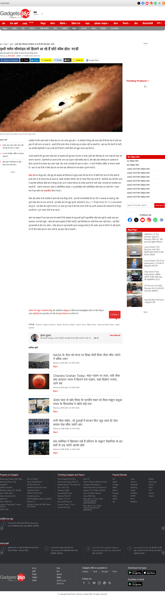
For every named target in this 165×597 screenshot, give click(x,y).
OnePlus (134, 493)
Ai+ (114, 479)
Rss (109, 582)
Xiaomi (151, 496)
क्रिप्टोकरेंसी (148, 23)
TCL (150, 490)
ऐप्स (23, 28)
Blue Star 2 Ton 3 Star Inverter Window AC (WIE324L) (92, 508)
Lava (133, 479)
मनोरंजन (32, 28)
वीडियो (62, 23)
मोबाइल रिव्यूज (132, 230)
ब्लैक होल (32, 175)
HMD (115, 487)
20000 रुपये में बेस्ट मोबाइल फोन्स (138, 181)
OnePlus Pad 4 (33, 490)
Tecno (151, 493)
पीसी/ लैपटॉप (44, 28)
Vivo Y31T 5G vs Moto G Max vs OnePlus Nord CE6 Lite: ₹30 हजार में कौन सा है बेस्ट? (106, 550)
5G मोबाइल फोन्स (132, 161)
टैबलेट (15, 28)
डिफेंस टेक (76, 23)
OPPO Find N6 (6, 487)
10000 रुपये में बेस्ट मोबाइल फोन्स (138, 169)
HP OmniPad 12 (33, 485)
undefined (4, 3)
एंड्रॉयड (36, 313)
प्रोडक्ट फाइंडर (100, 23)
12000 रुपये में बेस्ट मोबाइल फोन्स (138, 173)
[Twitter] (136, 220)
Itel (114, 502)
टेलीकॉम (64, 28)
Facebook (83, 582)
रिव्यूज (43, 23)
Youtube (94, 582)
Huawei (116, 493)
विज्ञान (74, 28)
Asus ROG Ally (89, 496)
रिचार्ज (125, 23)
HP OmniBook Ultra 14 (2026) (39, 499)
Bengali (105, 571)
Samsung (152, 482)
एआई (28, 23)
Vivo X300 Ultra (6, 493)
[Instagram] (149, 220)
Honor (115, 490)
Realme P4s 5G (64, 496)
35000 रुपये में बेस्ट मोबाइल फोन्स (138, 193)
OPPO (133, 496)
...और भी (95, 338)
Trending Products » (137, 81)
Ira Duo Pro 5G (64, 507)
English (85, 571)
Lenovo (134, 482)
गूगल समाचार (63, 313)
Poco (133, 499)
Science (39, 325)
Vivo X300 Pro (6, 502)
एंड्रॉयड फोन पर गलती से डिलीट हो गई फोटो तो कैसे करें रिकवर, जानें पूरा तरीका (23, 549)
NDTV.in (60, 583)
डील (136, 23)
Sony (151, 487)
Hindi (95, 571)
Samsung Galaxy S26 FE (68, 482)
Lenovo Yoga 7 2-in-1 (66, 504)
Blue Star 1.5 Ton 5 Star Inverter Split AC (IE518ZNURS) (93, 501)
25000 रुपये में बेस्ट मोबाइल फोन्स (138, 185)
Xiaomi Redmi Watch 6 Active (95, 482)
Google (115, 485)
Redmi (151, 479)
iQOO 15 (3, 499)
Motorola (134, 485)
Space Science (49, 325)
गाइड (87, 23)
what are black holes (105, 325)
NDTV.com (61, 581)
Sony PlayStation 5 (34, 482)
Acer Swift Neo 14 (65, 502)
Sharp (151, 485)
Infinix (115, 496)
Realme (134, 502)
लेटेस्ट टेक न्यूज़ (34, 310)
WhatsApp (104, 582)
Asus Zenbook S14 (7, 496)
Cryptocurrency (33, 496)
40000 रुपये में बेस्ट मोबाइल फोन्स (138, 197)
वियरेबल (103, 28)
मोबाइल (5, 28)
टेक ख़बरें (14, 23)
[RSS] (163, 3)
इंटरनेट (84, 28)
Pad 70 (86, 479)
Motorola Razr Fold (8, 482)
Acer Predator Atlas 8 (92, 493)
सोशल (94, 28)
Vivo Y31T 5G (63, 487)
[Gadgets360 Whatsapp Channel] (155, 220)
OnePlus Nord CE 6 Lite (37, 487)
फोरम (116, 23)
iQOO (115, 499)
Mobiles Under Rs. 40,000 (10, 490)
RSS (34, 568)
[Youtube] (142, 220)
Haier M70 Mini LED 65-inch (94, 487)
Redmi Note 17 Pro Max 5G (69, 485)
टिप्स (55, 28)
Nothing (134, 487)
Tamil (114, 571)
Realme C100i (63, 490)
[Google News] (161, 220)
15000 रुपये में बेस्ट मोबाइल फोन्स (138, 177)
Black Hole (91, 325)
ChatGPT (4, 485)
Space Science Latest (66, 325)
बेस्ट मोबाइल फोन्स (133, 165)
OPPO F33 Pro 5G (34, 493)
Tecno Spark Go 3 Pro (67, 479)
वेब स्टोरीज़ (114, 28)
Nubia (133, 490)
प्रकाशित (48, 190)
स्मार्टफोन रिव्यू (46, 310)
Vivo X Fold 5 (32, 479)
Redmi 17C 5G (64, 499)
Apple (115, 482)
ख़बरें (11, 44)
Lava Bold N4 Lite (65, 493)
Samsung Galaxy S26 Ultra (11, 479)
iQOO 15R (4, 509)
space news (81, 325)
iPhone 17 (31, 502)
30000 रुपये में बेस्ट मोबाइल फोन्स (138, 189)
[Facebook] (130, 220)
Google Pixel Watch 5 (92, 485)
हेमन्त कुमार (11, 56)
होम (3, 23)
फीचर (52, 23)
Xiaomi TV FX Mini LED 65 (94, 490)
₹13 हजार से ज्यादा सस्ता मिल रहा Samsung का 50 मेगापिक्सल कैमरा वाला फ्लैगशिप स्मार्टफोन (23, 524)
